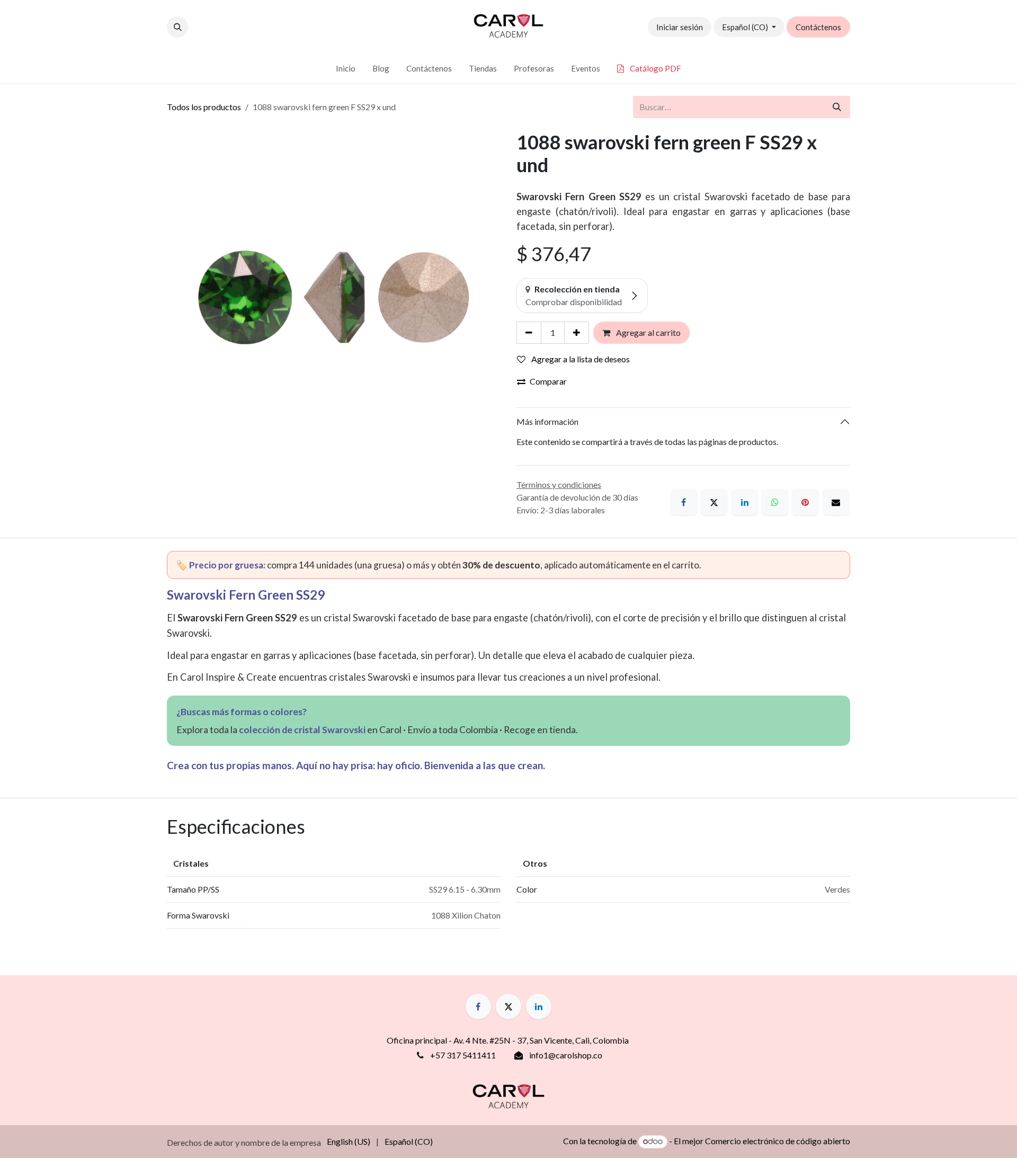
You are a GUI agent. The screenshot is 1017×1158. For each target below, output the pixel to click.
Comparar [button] (548, 381)
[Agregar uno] (576, 333)
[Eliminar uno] (528, 333)
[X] (714, 502)
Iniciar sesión (679, 27)
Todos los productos (204, 107)
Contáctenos (818, 27)
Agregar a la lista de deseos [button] (580, 359)
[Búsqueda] (837, 107)
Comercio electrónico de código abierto (777, 1141)
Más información (547, 421)
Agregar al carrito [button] (647, 332)
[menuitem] (345, 68)
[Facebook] (684, 502)
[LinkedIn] (744, 502)
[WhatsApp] (775, 502)
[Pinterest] (805, 502)
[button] (177, 27)
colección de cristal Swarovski (302, 729)
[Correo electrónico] (836, 502)
